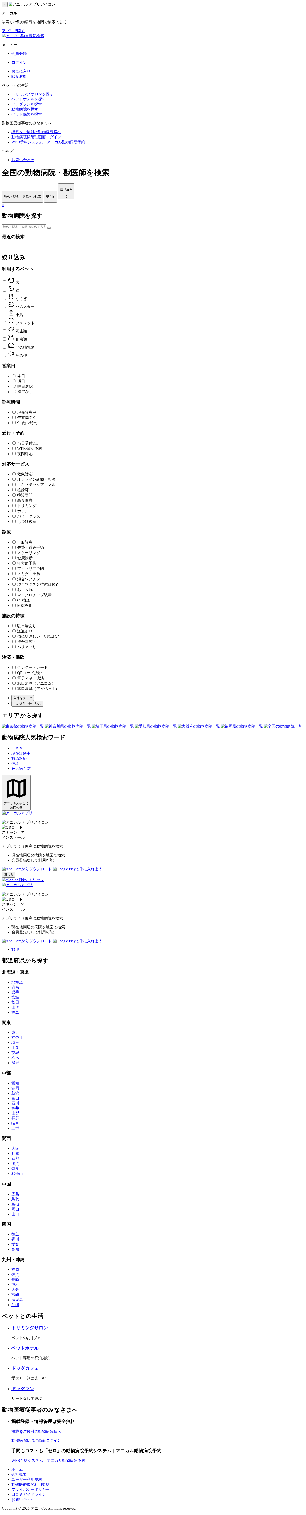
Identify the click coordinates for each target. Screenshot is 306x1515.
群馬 (15, 1063)
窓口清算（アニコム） (36, 683)
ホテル (23, 511)
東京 (15, 1032)
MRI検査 (24, 605)
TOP (15, 950)
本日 (21, 376)
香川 (15, 1239)
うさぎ (17, 748)
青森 (15, 987)
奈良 (15, 1169)
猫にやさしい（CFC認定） (40, 636)
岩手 (15, 992)
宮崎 (15, 1295)
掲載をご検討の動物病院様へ (36, 132)
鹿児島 (17, 1300)
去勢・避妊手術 (30, 547)
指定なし (25, 392)
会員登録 (19, 54)
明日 (21, 381)
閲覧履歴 (19, 76)
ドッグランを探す (26, 104)
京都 (15, 1158)
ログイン (19, 62)
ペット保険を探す (26, 114)
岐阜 (15, 1123)
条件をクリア (22, 698)
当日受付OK (27, 443)
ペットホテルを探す (28, 99)
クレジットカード (32, 667)
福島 (15, 1012)
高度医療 (25, 500)
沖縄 (15, 1305)
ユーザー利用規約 (26, 1479)
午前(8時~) (26, 418)
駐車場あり (26, 626)
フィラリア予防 (30, 569)
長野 (15, 1118)
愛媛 (15, 1244)
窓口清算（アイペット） (38, 689)
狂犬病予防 (26, 563)
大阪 (15, 1148)
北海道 (17, 982)
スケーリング (28, 553)
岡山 (15, 1209)
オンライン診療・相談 (36, 479)
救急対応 (25, 474)
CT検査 (23, 600)
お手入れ (25, 590)
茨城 (15, 1053)
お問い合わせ (22, 160)
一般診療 (25, 542)
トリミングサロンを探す (32, 94)
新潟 (15, 1093)
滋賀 (15, 1164)
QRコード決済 (29, 673)
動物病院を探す (24, 109)
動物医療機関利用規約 (30, 1484)
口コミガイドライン (28, 1494)
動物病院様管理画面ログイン (36, 137)
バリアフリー (28, 647)
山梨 (15, 1113)
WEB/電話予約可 (31, 448)
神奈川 (17, 1037)
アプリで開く (13, 31)
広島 (15, 1194)
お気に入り (21, 71)
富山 (15, 1098)
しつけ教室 (26, 522)
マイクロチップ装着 (34, 595)
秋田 (15, 1002)
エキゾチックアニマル (36, 485)
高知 (15, 1249)
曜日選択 (25, 386)
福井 (15, 1108)
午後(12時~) (27, 423)
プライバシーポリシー (30, 1489)
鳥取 (15, 1199)
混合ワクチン (28, 579)
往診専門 (25, 495)
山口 (15, 1214)
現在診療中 (26, 412)
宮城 (15, 997)
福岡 (15, 1269)
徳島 (15, 1234)
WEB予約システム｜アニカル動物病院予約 (48, 142)
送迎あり (25, 631)
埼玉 (15, 1043)
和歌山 (17, 1174)
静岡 (15, 1088)
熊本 (15, 1285)
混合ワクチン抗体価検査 (38, 584)
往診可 (23, 490)
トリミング (26, 506)
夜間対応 (25, 454)
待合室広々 (26, 642)
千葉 (15, 1048)
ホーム (17, 1469)
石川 (15, 1103)
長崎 (15, 1280)
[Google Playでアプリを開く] (77, 869)
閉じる (8, 874)
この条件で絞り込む (27, 703)
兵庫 (15, 1153)
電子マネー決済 (30, 678)
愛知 (15, 1083)
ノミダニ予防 (28, 574)
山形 (15, 1007)
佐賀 (15, 1274)
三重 (15, 1128)
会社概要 (19, 1474)
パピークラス (28, 516)
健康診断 (25, 558)
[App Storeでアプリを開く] (27, 869)
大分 (15, 1290)
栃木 (15, 1058)
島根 (15, 1204)
